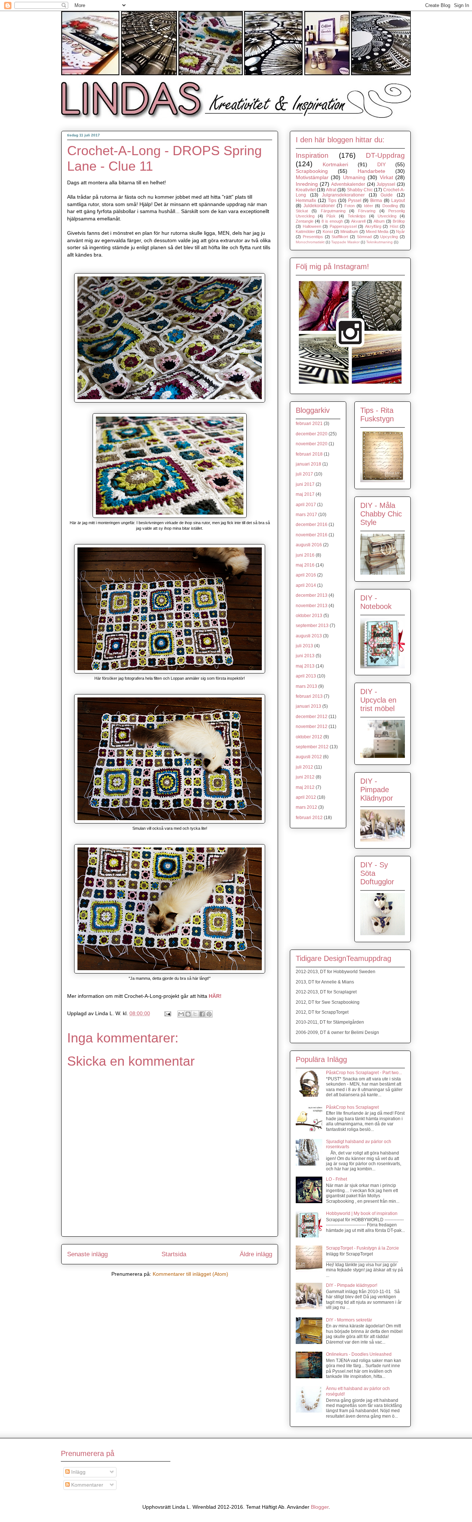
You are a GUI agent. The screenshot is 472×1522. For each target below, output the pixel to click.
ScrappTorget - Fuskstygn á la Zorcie (362, 1248)
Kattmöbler (305, 231)
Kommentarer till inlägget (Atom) (190, 1274)
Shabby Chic (360, 189)
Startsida (174, 1254)
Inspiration (312, 155)
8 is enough (332, 221)
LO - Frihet (336, 1179)
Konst (328, 231)
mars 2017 (306, 514)
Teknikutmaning (379, 242)
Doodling (390, 205)
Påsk (331, 216)
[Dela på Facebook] (202, 1014)
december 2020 (311, 433)
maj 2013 (305, 666)
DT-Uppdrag (385, 155)
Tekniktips (357, 216)
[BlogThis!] (188, 1014)
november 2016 (311, 534)
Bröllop (399, 221)
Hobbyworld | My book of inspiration (362, 1213)
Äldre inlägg (256, 1254)
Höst (394, 226)
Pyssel (354, 200)
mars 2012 (306, 807)
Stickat (302, 211)
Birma (376, 200)
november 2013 (311, 605)
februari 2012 (309, 817)
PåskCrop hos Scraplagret (352, 1107)
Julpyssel (385, 184)
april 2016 (306, 575)
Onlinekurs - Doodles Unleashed (359, 1354)
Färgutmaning (333, 211)
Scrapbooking (312, 171)
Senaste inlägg (87, 1254)
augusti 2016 (309, 544)
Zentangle (304, 221)
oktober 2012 (309, 736)
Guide (387, 195)
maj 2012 (305, 787)
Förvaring (366, 211)
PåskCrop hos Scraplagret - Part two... (364, 1072)
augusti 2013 (309, 635)
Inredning (307, 184)
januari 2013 (308, 706)
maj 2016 (305, 565)
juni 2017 (305, 484)
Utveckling (387, 216)
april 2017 (306, 504)
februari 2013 (309, 696)
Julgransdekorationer (343, 195)
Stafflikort (340, 236)
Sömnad (364, 236)
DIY (381, 164)
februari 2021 (309, 423)
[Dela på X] (195, 1014)
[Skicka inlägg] (167, 1013)
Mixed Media (377, 231)
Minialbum (349, 231)
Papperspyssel (343, 226)
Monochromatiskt (310, 242)
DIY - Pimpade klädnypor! (351, 1285)
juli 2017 (304, 474)
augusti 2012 (309, 756)
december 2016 (311, 524)
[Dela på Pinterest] (209, 1014)
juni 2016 (305, 555)
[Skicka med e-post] (181, 1014)
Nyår (400, 231)
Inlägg (78, 1472)
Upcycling (389, 236)
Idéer (368, 205)
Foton (349, 205)
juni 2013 (305, 655)
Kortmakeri (335, 164)
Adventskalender (348, 184)
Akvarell (358, 221)
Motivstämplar (312, 177)
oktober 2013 (309, 615)
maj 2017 (305, 494)
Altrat (331, 189)
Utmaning (354, 177)
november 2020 (311, 443)
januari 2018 (308, 464)
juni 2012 (305, 777)
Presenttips (313, 236)
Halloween (312, 226)
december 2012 (311, 716)
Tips (332, 200)
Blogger (320, 1507)
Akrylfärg (373, 226)
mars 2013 (306, 686)
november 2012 (311, 726)
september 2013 (312, 625)
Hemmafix (306, 200)
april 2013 (306, 676)
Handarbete (371, 171)
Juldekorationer (319, 205)
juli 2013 (304, 645)
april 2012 (306, 797)
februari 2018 (309, 454)
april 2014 (306, 585)
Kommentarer (86, 1485)
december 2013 (311, 595)
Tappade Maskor (345, 242)
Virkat (386, 177)
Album (379, 221)
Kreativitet (306, 189)
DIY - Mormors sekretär (349, 1320)
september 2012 (312, 746)
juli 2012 (304, 767)
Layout (398, 200)
